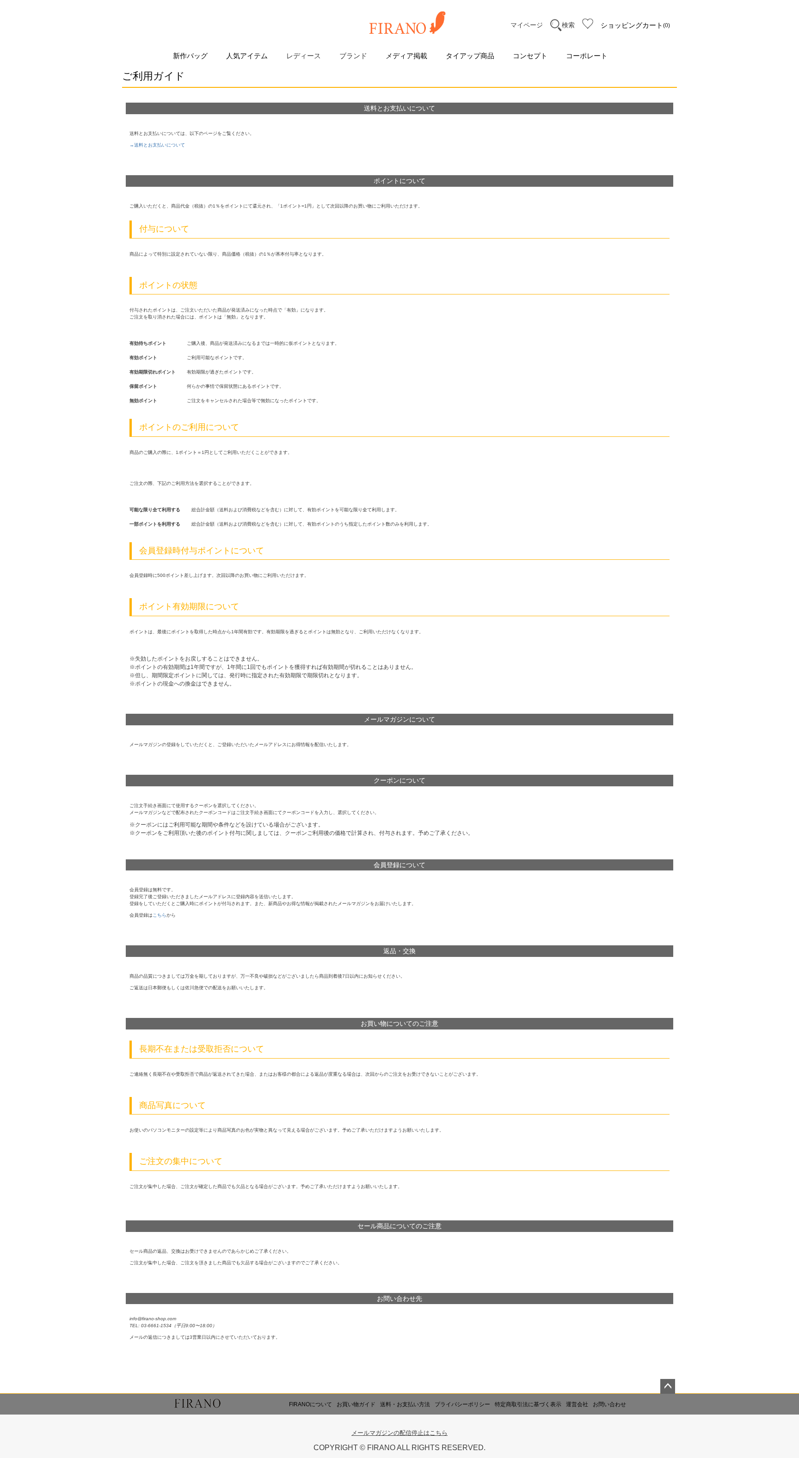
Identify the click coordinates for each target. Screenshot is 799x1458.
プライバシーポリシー (462, 1404)
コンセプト (530, 56)
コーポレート (587, 56)
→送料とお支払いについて (157, 144)
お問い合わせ (609, 1404)
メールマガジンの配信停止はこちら (399, 1432)
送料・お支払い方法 (405, 1404)
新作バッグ (190, 56)
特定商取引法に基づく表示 (528, 1404)
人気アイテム (247, 56)
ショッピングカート (634, 25)
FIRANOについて (310, 1404)
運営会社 (577, 1404)
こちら (159, 915)
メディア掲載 (406, 56)
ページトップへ (667, 1386)
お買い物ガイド (356, 1404)
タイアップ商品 (470, 56)
